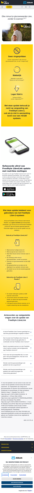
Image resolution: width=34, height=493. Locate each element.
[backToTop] (32, 429)
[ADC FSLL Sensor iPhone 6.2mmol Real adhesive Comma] (17, 145)
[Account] (22, 7)
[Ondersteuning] (32, 450)
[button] (25, 7)
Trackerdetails (22, 475)
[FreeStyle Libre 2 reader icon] (17, 286)
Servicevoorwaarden (18, 438)
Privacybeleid (8, 438)
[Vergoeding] (32, 447)
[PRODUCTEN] (32, 444)
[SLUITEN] (31, 458)
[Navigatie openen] (2, 7)
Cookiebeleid (5, 475)
